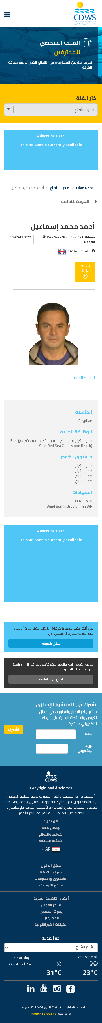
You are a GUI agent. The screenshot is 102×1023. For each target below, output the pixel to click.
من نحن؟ (51, 821)
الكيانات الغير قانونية (51, 925)
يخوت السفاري (51, 912)
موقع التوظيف (51, 885)
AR (48, 849)
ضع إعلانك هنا (51, 872)
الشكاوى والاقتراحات (51, 879)
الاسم (89, 733)
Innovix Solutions (43, 1014)
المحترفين (51, 918)
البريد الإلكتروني (85, 748)
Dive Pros (85, 187)
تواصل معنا (51, 828)
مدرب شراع (59, 187)
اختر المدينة (51, 938)
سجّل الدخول (51, 866)
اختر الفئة (87, 98)
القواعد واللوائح (51, 835)
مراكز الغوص (51, 905)
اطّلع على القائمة (51, 679)
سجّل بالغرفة (51, 643)
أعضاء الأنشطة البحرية (51, 899)
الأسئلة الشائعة (51, 841)
